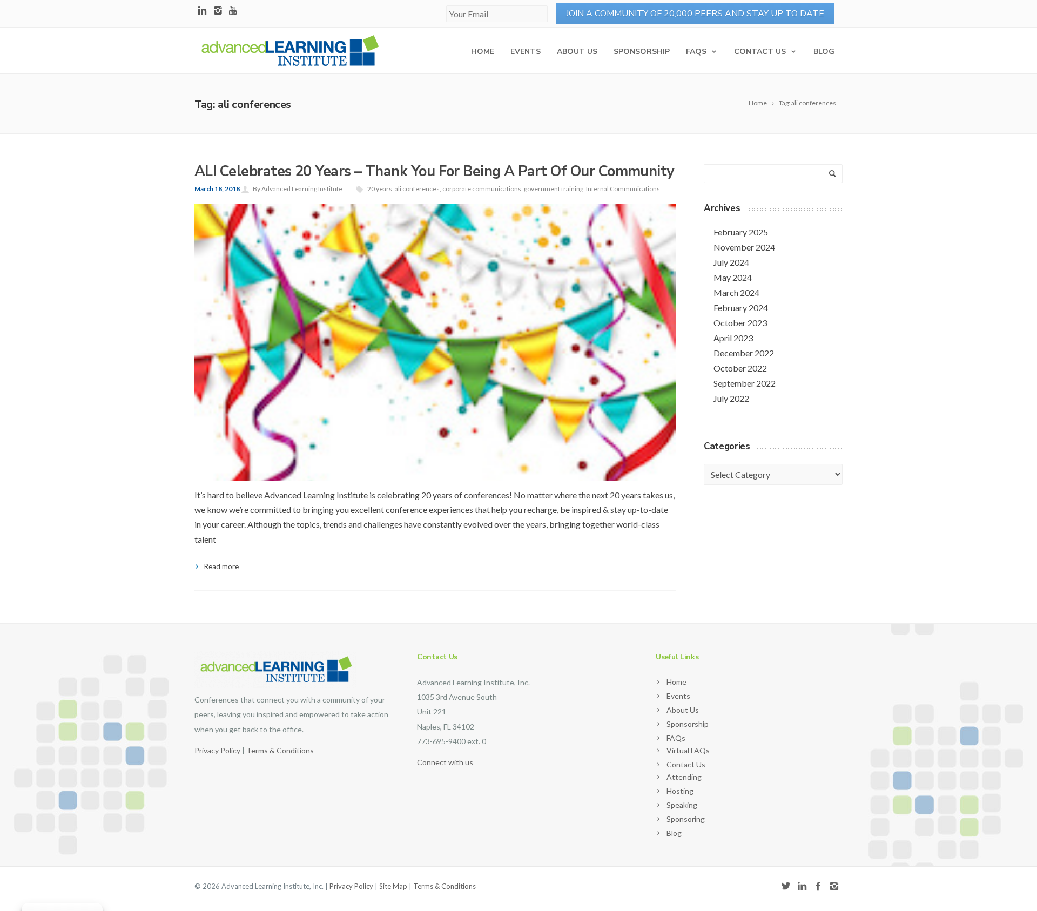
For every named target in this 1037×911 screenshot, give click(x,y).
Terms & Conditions (444, 886)
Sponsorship (642, 51)
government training (553, 189)
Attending (684, 776)
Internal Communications (623, 189)
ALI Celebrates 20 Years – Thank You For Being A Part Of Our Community (434, 171)
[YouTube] (233, 11)
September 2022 (744, 383)
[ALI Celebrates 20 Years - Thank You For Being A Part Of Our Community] (435, 444)
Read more (221, 566)
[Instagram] (218, 11)
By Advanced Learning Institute (297, 189)
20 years (379, 189)
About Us (577, 51)
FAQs (696, 51)
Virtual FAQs (688, 750)
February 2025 (740, 232)
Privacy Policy (217, 750)
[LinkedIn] (202, 11)
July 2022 (731, 398)
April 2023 (733, 338)
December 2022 (743, 353)
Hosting (679, 790)
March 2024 (736, 292)
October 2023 (740, 323)
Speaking (681, 804)
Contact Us (760, 51)
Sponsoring (685, 819)
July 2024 (731, 262)
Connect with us (445, 762)
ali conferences (417, 189)
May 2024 (732, 277)
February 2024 (740, 307)
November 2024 (744, 247)
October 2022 (740, 368)
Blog (823, 51)
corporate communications (481, 189)
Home (482, 51)
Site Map (393, 886)
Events (525, 51)
